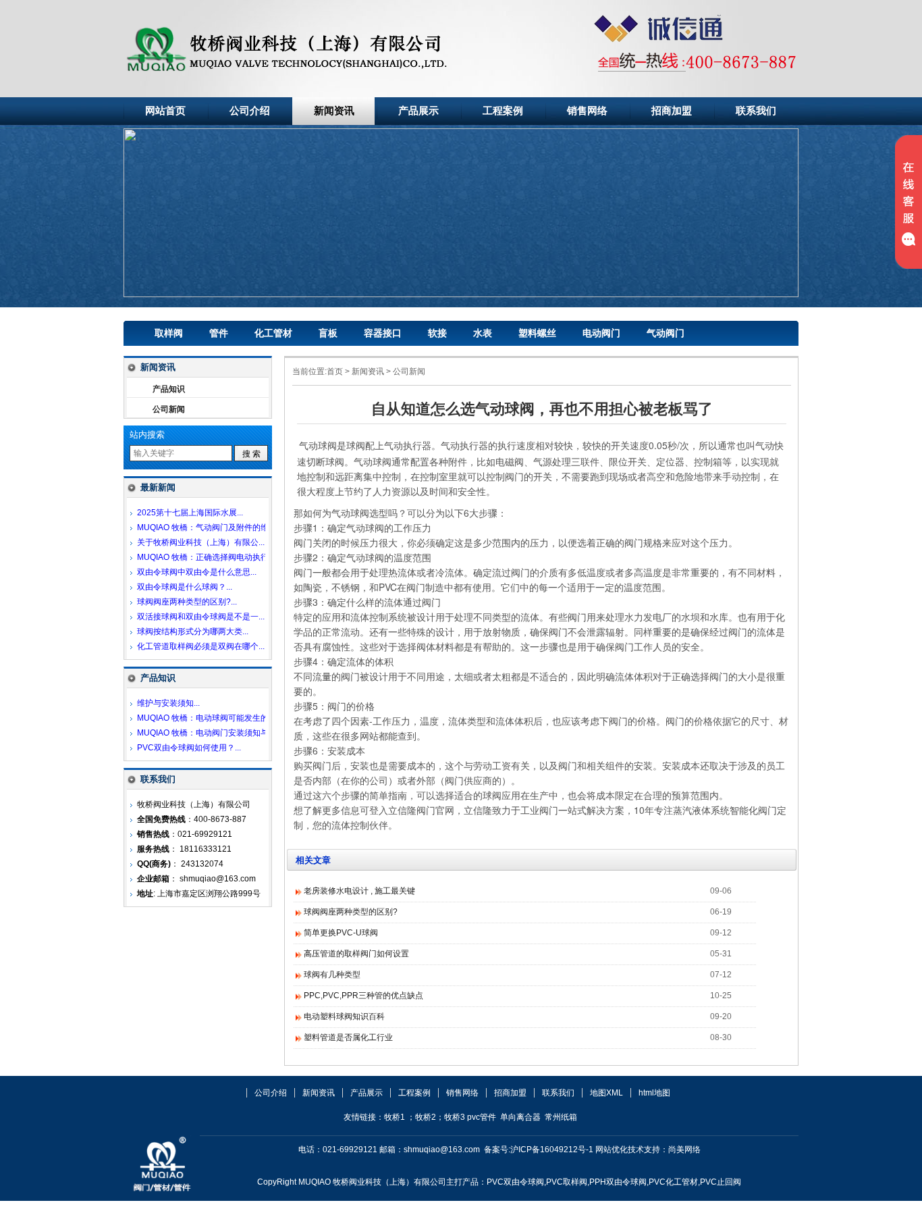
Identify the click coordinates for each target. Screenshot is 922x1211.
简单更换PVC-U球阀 (341, 932)
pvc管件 (481, 1117)
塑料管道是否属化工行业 (348, 1037)
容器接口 (383, 333)
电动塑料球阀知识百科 (344, 1016)
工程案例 (503, 110)
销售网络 (587, 110)
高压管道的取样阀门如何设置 (356, 953)
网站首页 (165, 110)
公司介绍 (249, 110)
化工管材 (273, 333)
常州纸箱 (561, 1117)
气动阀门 (665, 333)
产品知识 (169, 389)
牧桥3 (454, 1117)
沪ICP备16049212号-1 (551, 1149)
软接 (437, 333)
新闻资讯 (334, 110)
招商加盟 (671, 110)
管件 (218, 333)
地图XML (606, 1093)
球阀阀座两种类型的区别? (351, 912)
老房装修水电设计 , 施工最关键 (359, 891)
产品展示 (418, 110)
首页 (335, 371)
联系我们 (756, 110)
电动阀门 (601, 333)
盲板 (328, 333)
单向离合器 (520, 1117)
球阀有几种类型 (332, 974)
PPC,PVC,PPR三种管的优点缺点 (363, 995)
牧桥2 (425, 1117)
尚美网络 (684, 1149)
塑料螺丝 (537, 333)
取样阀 (169, 333)
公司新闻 (409, 371)
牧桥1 (394, 1117)
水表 (482, 333)
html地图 (654, 1093)
